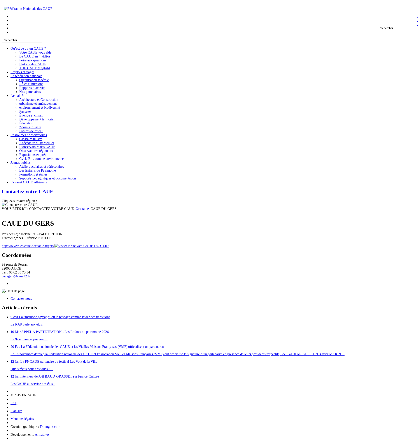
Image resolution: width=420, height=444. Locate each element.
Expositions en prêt (32, 155)
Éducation (26, 123)
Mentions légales (22, 419)
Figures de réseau (31, 131)
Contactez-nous (21, 298)
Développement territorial (36, 119)
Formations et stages (33, 174)
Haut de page (15, 291)
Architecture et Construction (38, 99)
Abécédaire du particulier (36, 143)
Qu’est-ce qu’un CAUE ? (28, 48)
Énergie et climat (30, 115)
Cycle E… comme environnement (42, 158)
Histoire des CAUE (32, 64)
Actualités (17, 96)
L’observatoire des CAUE (37, 147)
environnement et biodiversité (39, 107)
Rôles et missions (31, 84)
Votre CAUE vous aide (35, 52)
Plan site (16, 411)
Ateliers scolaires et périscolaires (41, 166)
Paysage (25, 111)
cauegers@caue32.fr (16, 276)
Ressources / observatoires (28, 135)
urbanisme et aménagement (38, 103)
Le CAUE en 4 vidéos (34, 56)
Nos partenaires (30, 92)
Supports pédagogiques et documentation (47, 178)
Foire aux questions (32, 60)
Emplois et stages (22, 72)
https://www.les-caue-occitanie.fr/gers (28, 246)
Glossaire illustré (30, 139)
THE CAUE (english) (34, 68)
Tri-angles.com (50, 426)
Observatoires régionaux (36, 151)
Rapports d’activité (32, 88)
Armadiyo (42, 434)
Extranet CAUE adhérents (28, 182)
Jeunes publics (20, 162)
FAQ (14, 403)
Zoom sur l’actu (30, 127)
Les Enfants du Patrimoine (37, 170)
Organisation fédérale (34, 80)
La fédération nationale (26, 76)
